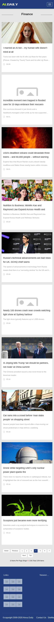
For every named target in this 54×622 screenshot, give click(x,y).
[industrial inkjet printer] (19, 604)
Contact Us (41, 617)
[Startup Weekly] (13, 596)
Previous (15, 551)
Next (24, 555)
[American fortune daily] (19, 581)
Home (6, 551)
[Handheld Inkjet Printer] (7, 581)
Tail (30, 555)
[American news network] (7, 596)
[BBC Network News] (19, 589)
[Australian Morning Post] (13, 581)
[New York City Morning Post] (19, 596)
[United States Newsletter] (13, 589)
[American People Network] (7, 589)
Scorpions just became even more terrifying (25, 520)
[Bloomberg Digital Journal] (7, 604)
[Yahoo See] (13, 604)
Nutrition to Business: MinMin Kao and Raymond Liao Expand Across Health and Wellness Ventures (24, 209)
